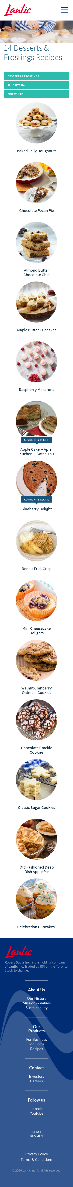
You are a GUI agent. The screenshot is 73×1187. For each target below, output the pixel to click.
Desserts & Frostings (23, 76)
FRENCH (36, 1131)
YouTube (36, 1113)
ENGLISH (36, 1135)
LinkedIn (36, 1109)
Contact (36, 1068)
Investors (36, 1076)
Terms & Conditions (37, 1160)
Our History (36, 998)
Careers (36, 1081)
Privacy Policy (36, 1154)
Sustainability (37, 1008)
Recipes (36, 1049)
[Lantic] (17, 10)
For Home (36, 1044)
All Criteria (16, 85)
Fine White (15, 94)
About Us (36, 990)
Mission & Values (36, 1003)
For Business (36, 1039)
